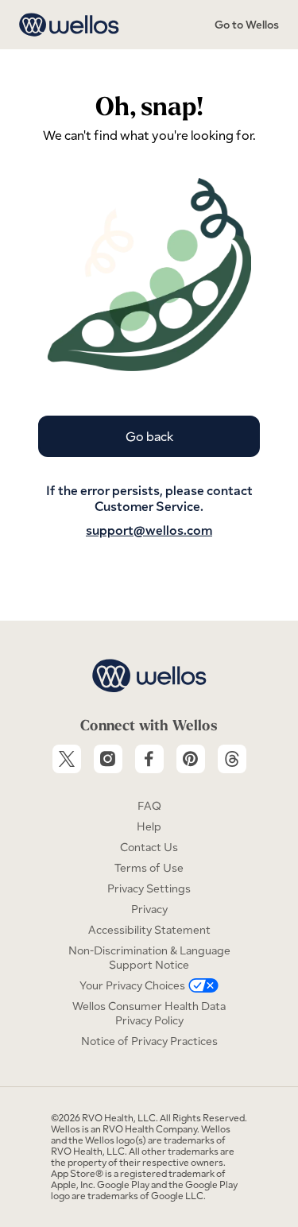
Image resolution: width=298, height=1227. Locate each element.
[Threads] (232, 759)
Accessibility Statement (149, 930)
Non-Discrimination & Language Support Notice (149, 957)
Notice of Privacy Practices (149, 1041)
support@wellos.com (149, 530)
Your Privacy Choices (132, 985)
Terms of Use (149, 868)
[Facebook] (149, 759)
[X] (66, 759)
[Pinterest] (190, 759)
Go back (149, 436)
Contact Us (149, 847)
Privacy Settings (149, 888)
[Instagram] (108, 759)
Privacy (149, 909)
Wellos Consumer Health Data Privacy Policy (149, 1013)
